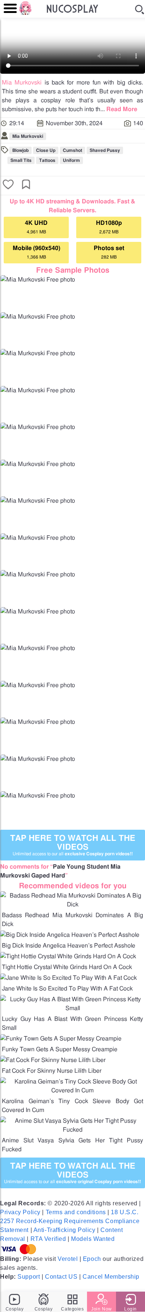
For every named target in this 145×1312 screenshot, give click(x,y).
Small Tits (21, 160)
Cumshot (72, 150)
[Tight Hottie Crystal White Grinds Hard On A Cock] (68, 956)
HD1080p (109, 227)
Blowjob (20, 150)
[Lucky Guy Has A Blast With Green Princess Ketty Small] (72, 1008)
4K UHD (36, 227)
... (118, 109)
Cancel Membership (111, 1276)
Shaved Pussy (105, 150)
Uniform (71, 160)
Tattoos (47, 160)
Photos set (109, 252)
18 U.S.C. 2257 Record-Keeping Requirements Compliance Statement (69, 1221)
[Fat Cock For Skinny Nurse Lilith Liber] (53, 1060)
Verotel (68, 1259)
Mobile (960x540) (36, 252)
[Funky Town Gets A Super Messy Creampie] (61, 1039)
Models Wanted (93, 1239)
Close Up (45, 150)
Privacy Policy (20, 1212)
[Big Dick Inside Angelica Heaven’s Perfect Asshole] (69, 935)
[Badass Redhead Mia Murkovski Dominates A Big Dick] (72, 905)
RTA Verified (48, 1239)
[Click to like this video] (8, 185)
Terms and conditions (76, 1212)
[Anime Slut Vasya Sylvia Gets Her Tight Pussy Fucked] (72, 1130)
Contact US (61, 1276)
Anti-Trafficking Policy (64, 1230)
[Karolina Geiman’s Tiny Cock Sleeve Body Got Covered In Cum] (72, 1090)
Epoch (92, 1259)
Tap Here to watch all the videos (72, 845)
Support (28, 1276)
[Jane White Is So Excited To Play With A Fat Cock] (68, 978)
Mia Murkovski (22, 83)
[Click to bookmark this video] (26, 185)
